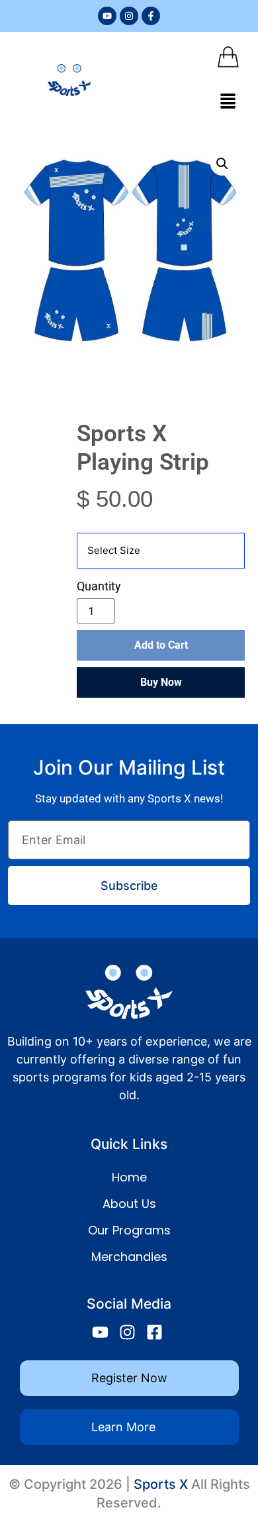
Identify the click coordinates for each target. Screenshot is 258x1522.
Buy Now (161, 682)
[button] (228, 101)
